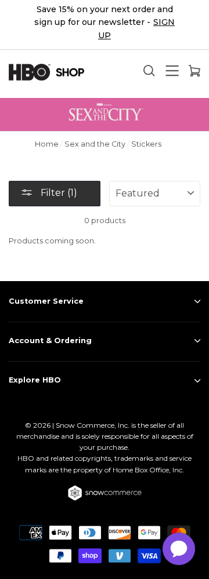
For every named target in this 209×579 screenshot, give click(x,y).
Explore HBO (35, 380)
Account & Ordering (50, 340)
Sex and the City (94, 144)
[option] (104, 25)
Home (47, 144)
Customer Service (46, 301)
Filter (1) (57, 192)
